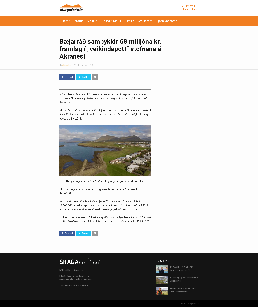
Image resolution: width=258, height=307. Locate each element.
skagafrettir (68, 65)
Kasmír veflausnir (80, 285)
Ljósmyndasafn (167, 21)
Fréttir (65, 21)
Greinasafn (145, 21)
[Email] (95, 77)
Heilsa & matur (111, 21)
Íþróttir (78, 21)
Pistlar (129, 21)
